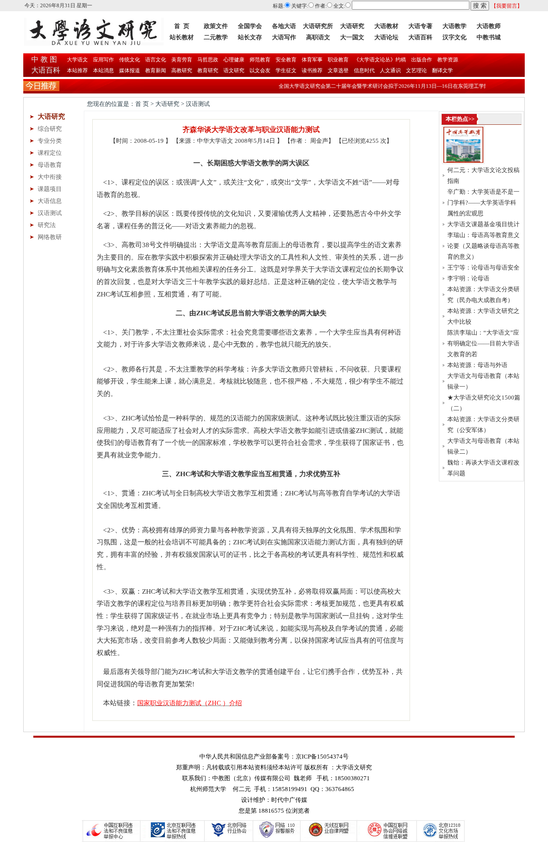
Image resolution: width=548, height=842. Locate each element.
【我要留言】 (506, 6)
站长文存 (250, 37)
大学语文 (77, 60)
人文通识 (390, 70)
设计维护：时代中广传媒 (274, 800)
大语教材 (386, 26)
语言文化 (155, 60)
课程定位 (50, 153)
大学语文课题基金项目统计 (483, 224)
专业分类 (50, 141)
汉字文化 (454, 37)
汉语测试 (50, 213)
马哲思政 (207, 60)
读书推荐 (312, 70)
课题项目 (50, 189)
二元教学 (216, 37)
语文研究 (234, 70)
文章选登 (338, 70)
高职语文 (318, 37)
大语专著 (420, 26)
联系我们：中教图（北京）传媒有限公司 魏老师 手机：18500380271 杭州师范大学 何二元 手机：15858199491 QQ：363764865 (276, 783)
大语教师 (489, 26)
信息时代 (364, 70)
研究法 (47, 225)
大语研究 (352, 26)
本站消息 (103, 70)
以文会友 (260, 70)
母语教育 (50, 165)
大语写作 (284, 37)
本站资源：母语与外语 (477, 365)
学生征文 (286, 70)
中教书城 (489, 37)
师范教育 (259, 60)
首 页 (181, 26)
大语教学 (454, 26)
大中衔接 (50, 177)
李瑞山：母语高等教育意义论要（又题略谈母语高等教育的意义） (483, 246)
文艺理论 (416, 70)
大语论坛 (386, 37)
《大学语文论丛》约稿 (379, 60)
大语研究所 (318, 26)
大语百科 (420, 37)
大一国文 (352, 37)
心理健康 (233, 60)
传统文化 (129, 60)
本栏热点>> (460, 119)
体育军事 (311, 60)
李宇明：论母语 (468, 278)
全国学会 (250, 26)
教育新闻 (155, 70)
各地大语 (284, 26)
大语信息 (50, 201)
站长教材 (182, 37)
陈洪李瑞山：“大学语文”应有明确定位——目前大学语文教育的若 (483, 343)
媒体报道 (129, 70)
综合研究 (50, 129)
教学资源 (447, 60)
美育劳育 (181, 60)
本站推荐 (77, 70)
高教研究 (181, 70)
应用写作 (103, 60)
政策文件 (216, 26)
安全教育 (285, 60)
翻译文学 (442, 70)
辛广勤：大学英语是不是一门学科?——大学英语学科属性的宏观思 (483, 203)
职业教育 (338, 60)
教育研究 (207, 70)
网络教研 (50, 237)
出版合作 (421, 60)
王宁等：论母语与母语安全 (483, 267)
